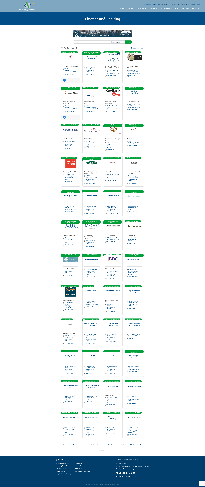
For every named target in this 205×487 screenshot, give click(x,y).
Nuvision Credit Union (69, 300)
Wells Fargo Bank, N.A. (69, 172)
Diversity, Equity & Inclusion (63, 463)
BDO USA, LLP (109, 268)
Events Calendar (86, 444)
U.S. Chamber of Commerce (82, 471)
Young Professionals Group (169, 8)
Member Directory (183, 5)
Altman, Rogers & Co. (111, 172)
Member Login (195, 5)
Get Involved (154, 8)
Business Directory (67, 444)
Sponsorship (78, 468)
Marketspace (115, 444)
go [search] (129, 42)
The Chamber (120, 8)
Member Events (60, 471)
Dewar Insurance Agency (134, 101)
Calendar (130, 8)
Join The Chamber (137, 444)
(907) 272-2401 (122, 463)
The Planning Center (111, 235)
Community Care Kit (150, 5)
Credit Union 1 (131, 235)
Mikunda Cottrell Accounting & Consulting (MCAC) (91, 237)
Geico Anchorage (110, 395)
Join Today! (185, 8)
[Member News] (64, 81)
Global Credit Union (68, 138)
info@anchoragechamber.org (126, 469)
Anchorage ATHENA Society (166, 5)
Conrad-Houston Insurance (70, 235)
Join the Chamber (80, 466)
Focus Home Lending (69, 268)
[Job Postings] (64, 118)
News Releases (77, 444)
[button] (62, 47)
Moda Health (130, 138)
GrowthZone (116, 484)
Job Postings (123, 444)
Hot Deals (93, 444)
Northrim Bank (88, 138)
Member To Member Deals (104, 444)
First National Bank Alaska (70, 66)
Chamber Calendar (61, 468)
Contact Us (195, 8)
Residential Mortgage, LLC (70, 333)
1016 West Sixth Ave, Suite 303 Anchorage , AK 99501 (133, 466)
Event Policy (133, 476)
